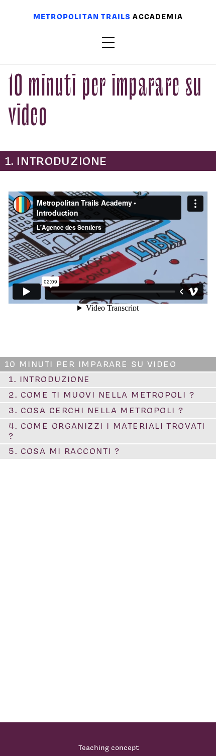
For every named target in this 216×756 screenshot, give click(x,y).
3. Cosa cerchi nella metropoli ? (96, 410)
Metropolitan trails (82, 16)
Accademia (158, 16)
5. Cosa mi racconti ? (64, 450)
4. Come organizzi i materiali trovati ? (107, 430)
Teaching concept (108, 747)
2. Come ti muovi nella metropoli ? (101, 394)
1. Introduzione (49, 379)
